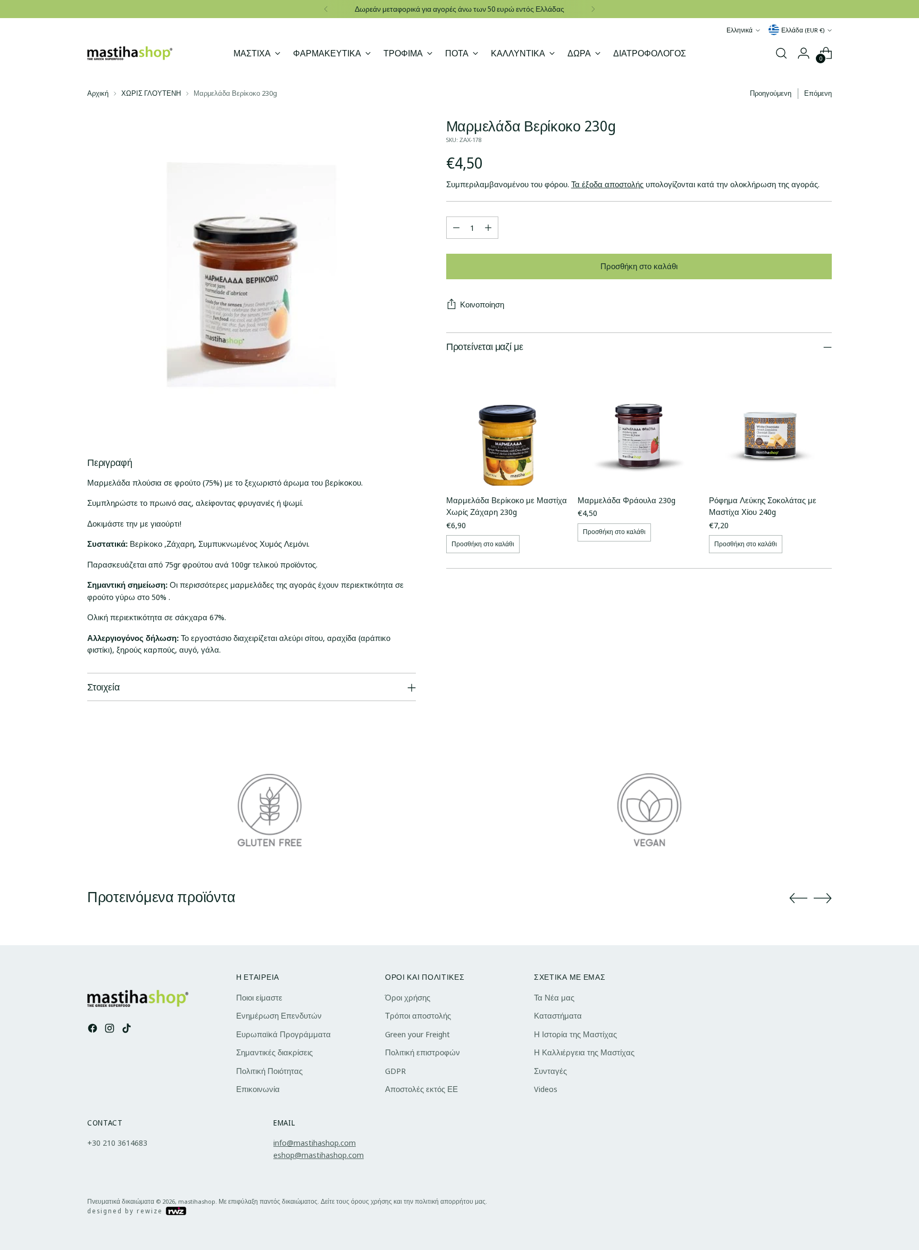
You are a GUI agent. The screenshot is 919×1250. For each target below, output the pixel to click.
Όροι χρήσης (407, 997)
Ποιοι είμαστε (259, 997)
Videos (545, 1089)
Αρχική (97, 93)
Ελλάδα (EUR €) (802, 30)
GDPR (395, 1070)
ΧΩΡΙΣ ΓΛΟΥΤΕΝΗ (151, 93)
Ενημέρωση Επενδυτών (279, 1015)
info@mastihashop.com (314, 1142)
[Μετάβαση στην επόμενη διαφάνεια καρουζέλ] (823, 898)
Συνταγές (550, 1070)
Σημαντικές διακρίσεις (274, 1052)
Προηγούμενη (770, 93)
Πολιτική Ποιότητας (269, 1070)
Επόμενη (818, 93)
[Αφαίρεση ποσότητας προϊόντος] (456, 227)
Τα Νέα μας (554, 997)
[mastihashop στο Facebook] (93, 1030)
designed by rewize (126, 1210)
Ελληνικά (739, 30)
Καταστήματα (558, 1015)
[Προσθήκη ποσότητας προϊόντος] (488, 227)
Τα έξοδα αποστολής (607, 184)
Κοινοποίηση (482, 304)
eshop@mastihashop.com (318, 1154)
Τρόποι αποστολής (418, 1015)
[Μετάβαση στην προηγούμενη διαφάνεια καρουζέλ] (798, 898)
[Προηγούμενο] (326, 9)
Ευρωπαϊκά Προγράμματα (283, 1034)
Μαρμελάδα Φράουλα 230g (626, 500)
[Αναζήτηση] (781, 53)
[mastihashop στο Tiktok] (127, 1030)
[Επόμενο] (593, 9)
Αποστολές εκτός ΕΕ (421, 1089)
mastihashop (196, 1201)
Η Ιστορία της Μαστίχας (575, 1034)
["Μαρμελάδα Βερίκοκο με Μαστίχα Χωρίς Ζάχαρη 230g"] (507, 424)
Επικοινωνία (258, 1089)
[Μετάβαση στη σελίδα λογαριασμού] (803, 53)
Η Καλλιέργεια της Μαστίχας (584, 1052)
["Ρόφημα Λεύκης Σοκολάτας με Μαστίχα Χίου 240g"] (770, 424)
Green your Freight (417, 1034)
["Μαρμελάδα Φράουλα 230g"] (639, 424)
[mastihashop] (129, 53)
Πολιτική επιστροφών (422, 1052)
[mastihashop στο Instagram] (110, 1030)
